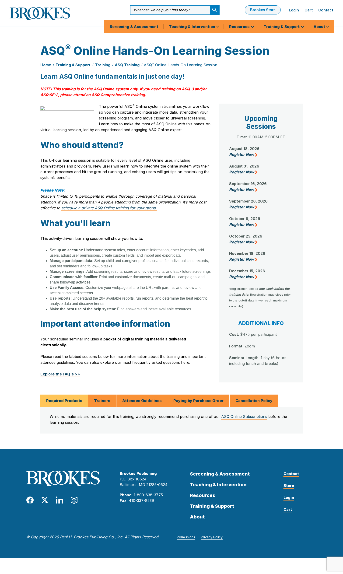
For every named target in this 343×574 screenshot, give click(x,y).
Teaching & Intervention (192, 26)
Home (45, 65)
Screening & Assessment (134, 26)
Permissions (186, 537)
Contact (325, 10)
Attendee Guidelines (142, 400)
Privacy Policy (212, 537)
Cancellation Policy (254, 400)
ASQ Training (127, 65)
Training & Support (282, 26)
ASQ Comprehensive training (118, 94)
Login (294, 10)
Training (102, 65)
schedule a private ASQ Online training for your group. (109, 208)
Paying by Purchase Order (198, 400)
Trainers (102, 400)
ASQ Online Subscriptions (244, 416)
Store (289, 485)
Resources (240, 26)
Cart (308, 10)
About (320, 26)
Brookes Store (263, 10)
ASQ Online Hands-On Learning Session (180, 65)
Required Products (64, 400)
